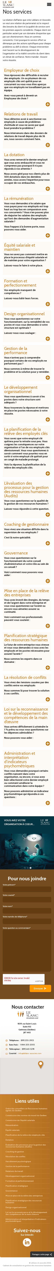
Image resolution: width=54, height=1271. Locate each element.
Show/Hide (48, 104)
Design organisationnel (16, 1207)
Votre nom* (8, 906)
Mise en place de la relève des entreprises (24, 1195)
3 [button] (30, 868)
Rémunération (12, 1125)
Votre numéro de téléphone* (15, 916)
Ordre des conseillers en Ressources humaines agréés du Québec (26, 1109)
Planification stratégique (17, 1186)
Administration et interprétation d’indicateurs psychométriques (26, 1220)
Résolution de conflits (15, 1156)
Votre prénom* (9, 884)
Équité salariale (13, 1130)
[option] (27, 842)
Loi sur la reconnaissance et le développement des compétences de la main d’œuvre (26, 1213)
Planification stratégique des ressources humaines (24, 1201)
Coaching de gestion (15, 1151)
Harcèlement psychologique (18, 1161)
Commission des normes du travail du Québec (26, 1115)
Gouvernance (11, 1191)
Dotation (10, 1140)
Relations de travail (14, 1171)
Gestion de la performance (17, 1166)
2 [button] (27, 868)
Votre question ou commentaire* (17, 928)
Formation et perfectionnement (20, 1181)
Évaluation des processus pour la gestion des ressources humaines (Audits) (26, 1146)
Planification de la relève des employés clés (25, 1135)
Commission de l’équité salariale (20, 1120)
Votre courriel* (9, 895)
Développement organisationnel (20, 1176)
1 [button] (25, 868)
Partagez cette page (40, 1254)
